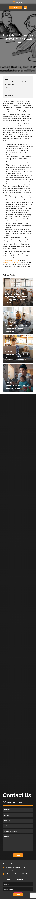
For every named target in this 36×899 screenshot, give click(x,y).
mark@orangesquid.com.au (12, 262)
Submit (18, 855)
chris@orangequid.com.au (11, 260)
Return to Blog (9, 95)
